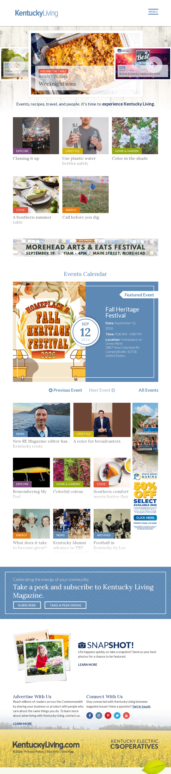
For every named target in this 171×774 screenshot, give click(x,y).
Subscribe (27, 605)
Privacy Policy (34, 751)
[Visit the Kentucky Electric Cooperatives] (134, 744)
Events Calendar (85, 273)
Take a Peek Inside (65, 605)
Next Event (100, 390)
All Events (148, 390)
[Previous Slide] (17, 64)
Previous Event (67, 390)
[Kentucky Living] (37, 13)
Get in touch (141, 706)
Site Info (53, 751)
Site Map (67, 751)
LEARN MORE (22, 724)
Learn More (87, 664)
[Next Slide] (154, 64)
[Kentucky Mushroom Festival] (49, 332)
